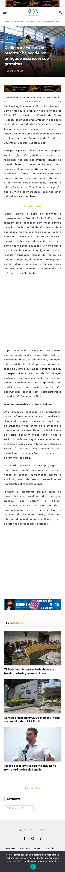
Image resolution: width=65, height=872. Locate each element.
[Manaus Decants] (32, 4)
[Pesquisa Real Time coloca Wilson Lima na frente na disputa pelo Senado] (32, 744)
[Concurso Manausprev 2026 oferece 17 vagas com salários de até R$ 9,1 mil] (32, 696)
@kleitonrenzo (32, 206)
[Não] (61, 861)
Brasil (37, 848)
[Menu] (5, 12)
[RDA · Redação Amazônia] (32, 12)
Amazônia (50, 848)
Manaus (10, 848)
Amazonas (11, 40)
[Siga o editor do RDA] (32, 605)
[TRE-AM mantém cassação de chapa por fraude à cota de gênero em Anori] (32, 648)
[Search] (60, 12)
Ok (33, 866)
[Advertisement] (32, 313)
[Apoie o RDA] (32, 788)
